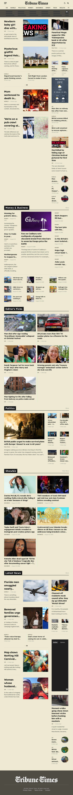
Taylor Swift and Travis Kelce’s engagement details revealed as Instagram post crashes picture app (19, 529)
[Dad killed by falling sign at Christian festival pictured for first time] (60, 142)
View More (65, 471)
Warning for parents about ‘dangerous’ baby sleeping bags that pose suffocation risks (11, 214)
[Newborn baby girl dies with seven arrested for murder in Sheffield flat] (35, 30)
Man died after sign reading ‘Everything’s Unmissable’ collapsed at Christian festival (19, 336)
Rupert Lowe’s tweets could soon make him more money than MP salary (64, 440)
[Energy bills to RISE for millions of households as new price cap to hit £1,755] (30, 299)
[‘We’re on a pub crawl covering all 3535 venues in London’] (35, 127)
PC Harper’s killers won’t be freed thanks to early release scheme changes (55, 190)
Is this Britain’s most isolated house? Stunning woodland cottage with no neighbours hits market (61, 240)
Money (30, 7)
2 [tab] (27, 85)
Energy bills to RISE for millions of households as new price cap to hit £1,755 (41, 298)
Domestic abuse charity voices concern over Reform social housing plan (51, 440)
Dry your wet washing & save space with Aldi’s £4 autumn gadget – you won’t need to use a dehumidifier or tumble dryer (18, 298)
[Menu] (5, 3)
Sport (48, 7)
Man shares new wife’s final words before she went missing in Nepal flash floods (55, 180)
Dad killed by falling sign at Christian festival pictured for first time (59, 155)
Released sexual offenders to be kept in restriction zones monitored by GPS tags (51, 459)
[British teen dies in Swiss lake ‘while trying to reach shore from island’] (64, 749)
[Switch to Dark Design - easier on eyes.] (64, 3)
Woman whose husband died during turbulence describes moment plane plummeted (11, 683)
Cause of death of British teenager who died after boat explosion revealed (14, 77)
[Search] (68, 3)
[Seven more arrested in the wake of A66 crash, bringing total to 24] (64, 740)
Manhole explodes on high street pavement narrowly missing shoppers (55, 627)
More (67, 207)
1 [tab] (25, 85)
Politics (21, 7)
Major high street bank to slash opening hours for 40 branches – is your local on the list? (61, 251)
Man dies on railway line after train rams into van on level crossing (60, 109)
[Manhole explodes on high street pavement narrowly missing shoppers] (55, 621)
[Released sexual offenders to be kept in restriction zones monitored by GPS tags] (52, 452)
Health (62, 7)
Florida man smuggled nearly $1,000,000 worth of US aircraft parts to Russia (11, 585)
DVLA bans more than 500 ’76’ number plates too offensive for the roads (52, 336)
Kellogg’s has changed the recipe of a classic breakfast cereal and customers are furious (63, 288)
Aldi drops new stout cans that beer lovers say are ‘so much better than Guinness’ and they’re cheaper (18, 279)
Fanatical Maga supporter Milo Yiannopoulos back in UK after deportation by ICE (59, 38)
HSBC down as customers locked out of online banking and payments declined (18, 288)
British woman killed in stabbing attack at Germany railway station (60, 119)
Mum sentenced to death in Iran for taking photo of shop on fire (12, 95)
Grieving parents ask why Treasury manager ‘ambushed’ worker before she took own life (52, 367)
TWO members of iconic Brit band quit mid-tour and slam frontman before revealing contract (51, 498)
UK (7, 7)
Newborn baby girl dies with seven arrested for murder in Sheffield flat (12, 25)
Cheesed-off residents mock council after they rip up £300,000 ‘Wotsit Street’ (60, 598)
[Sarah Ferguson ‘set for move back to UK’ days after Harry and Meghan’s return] (20, 354)
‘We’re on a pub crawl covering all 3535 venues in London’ (11, 122)
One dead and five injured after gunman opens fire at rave (55, 199)
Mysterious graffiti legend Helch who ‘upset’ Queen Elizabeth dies (12, 52)
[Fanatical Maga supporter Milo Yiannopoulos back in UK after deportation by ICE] (60, 24)
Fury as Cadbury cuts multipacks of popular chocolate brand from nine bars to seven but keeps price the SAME (36, 238)
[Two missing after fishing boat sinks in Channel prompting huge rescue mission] (55, 63)
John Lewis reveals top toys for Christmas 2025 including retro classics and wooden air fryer (61, 263)
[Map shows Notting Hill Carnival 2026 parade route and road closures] (35, 661)
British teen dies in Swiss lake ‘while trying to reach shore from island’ (55, 750)
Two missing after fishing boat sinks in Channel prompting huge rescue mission (55, 69)
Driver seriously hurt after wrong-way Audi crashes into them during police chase (55, 760)
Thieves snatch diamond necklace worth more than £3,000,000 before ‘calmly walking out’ (65, 627)
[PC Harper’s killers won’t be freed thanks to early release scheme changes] (64, 189)
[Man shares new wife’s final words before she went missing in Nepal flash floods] (64, 179)
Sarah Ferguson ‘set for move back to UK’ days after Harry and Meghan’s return (19, 367)
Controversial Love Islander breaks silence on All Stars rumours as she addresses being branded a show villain (52, 529)
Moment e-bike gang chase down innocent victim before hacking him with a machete (60, 714)
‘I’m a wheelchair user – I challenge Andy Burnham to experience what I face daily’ (52, 422)
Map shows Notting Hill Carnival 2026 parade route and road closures (11, 656)
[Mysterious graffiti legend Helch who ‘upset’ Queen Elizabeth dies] (35, 57)
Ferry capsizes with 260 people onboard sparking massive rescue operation (65, 69)
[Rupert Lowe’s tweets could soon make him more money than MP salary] (64, 434)
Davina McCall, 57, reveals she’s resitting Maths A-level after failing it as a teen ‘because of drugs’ (19, 498)
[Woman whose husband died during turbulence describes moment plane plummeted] (35, 688)
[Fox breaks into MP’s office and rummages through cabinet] (64, 415)
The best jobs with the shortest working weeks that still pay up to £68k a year (61, 228)
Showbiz (39, 7)
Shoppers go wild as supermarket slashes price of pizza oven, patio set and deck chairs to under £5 (40, 288)
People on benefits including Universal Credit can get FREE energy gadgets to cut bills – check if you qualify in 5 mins (41, 279)
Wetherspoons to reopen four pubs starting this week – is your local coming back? (10, 255)
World (13, 7)
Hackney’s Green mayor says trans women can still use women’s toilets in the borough (64, 459)
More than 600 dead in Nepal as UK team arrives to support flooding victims (13, 638)
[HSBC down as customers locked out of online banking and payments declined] (7, 289)
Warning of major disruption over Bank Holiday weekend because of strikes (36, 638)
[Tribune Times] (36, 3)
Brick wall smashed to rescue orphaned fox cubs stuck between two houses (60, 129)
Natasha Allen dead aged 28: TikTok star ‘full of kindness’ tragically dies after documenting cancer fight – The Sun (20, 561)
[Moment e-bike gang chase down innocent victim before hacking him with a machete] (60, 700)
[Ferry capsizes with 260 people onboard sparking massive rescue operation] (65, 63)
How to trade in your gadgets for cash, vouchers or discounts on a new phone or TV (11, 235)
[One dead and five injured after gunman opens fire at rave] (64, 198)
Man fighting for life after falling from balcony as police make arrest (19, 398)
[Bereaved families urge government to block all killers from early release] (35, 618)
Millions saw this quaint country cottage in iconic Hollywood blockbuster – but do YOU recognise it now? (62, 279)
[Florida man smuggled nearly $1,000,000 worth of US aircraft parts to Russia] (35, 591)
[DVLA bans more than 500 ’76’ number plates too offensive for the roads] (53, 322)
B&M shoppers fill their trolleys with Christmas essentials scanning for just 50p (61, 217)
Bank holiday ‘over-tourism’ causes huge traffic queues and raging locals (36, 77)
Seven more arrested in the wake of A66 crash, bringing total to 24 (55, 741)
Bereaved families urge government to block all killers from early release (12, 613)
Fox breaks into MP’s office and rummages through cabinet (64, 422)
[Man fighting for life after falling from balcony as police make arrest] (20, 385)
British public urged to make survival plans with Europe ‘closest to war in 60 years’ (24, 442)
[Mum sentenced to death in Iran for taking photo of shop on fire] (35, 100)
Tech (55, 7)
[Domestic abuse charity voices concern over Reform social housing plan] (52, 434)
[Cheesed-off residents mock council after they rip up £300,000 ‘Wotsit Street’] (60, 585)
